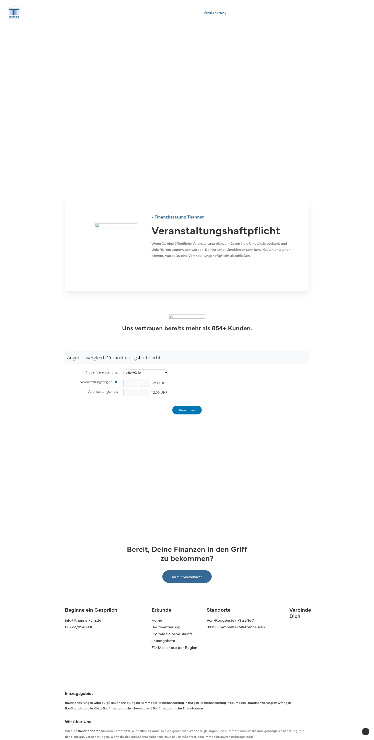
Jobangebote (163, 640)
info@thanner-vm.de (83, 620)
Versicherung (215, 12)
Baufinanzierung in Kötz (83, 708)
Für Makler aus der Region (174, 647)
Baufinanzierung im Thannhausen (178, 708)
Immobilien (243, 12)
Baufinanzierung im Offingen (269, 702)
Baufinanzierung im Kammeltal (134, 702)
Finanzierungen (273, 12)
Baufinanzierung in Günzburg (87, 702)
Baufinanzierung (166, 626)
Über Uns (302, 12)
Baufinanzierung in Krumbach (223, 702)
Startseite (188, 12)
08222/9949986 (79, 626)
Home (157, 620)
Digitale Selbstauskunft (172, 633)
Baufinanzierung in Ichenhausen (127, 708)
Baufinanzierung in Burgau (179, 702)
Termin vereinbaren (187, 576)
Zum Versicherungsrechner (182, 268)
